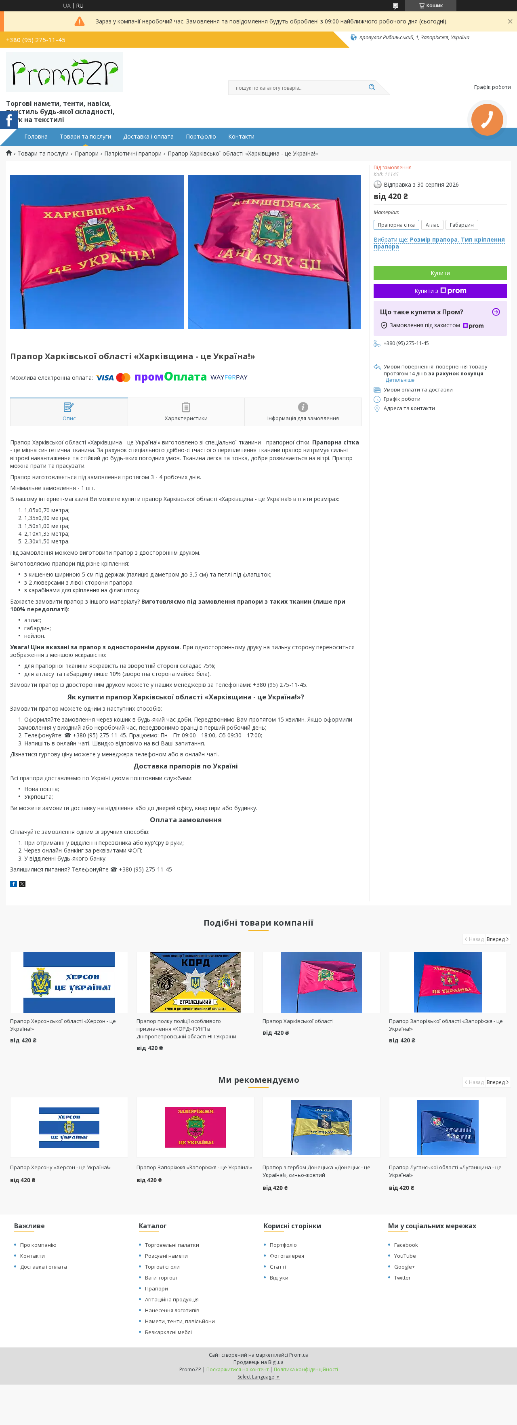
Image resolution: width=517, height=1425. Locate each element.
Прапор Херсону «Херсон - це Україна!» (60, 1167)
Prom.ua (299, 1354)
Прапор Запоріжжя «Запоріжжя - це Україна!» (194, 1167)
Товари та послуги (85, 136)
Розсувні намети (166, 1255)
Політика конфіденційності (306, 1369)
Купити (440, 273)
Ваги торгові (161, 1277)
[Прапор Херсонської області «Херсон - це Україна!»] (69, 982)
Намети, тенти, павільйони (180, 1321)
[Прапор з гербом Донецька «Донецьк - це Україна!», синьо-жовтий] (321, 1127)
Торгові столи (162, 1266)
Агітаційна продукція (172, 1299)
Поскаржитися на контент (237, 1369)
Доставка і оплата (148, 136)
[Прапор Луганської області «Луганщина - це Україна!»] (448, 1127)
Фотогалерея (287, 1255)
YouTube (405, 1255)
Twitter (402, 1277)
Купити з (426, 291)
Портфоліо (201, 136)
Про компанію (38, 1244)
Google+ (404, 1266)
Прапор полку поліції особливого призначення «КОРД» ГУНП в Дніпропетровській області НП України (186, 1028)
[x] (22, 885)
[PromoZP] (64, 72)
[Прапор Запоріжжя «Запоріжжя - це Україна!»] (195, 1127)
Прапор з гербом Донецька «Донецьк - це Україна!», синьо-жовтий (316, 1171)
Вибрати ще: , (439, 243)
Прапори (87, 153)
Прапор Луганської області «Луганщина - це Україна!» (445, 1171)
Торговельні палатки (172, 1244)
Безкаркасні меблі (168, 1332)
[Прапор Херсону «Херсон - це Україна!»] (69, 1127)
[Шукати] (372, 87)
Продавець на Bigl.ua (258, 1362)
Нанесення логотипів (172, 1310)
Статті (278, 1266)
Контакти (241, 136)
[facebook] (13, 885)
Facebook (406, 1244)
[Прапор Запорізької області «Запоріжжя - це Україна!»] (448, 982)
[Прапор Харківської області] (321, 982)
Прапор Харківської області (298, 1021)
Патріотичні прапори (133, 153)
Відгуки (279, 1277)
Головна (36, 136)
